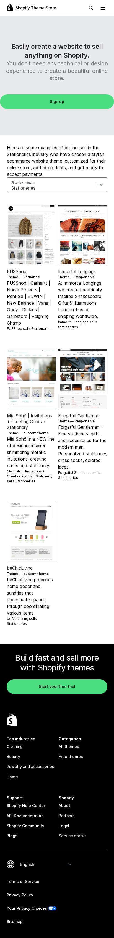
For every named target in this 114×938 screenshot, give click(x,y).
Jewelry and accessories (30, 766)
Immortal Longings (77, 271)
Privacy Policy (20, 895)
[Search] (90, 7)
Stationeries (41, 329)
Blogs (12, 835)
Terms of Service (23, 881)
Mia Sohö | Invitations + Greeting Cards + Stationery (29, 421)
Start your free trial (57, 686)
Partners (67, 815)
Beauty (13, 756)
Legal (64, 825)
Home (12, 776)
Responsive (84, 277)
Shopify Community (25, 825)
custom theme (36, 433)
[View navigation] (103, 7)
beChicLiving (20, 568)
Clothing (15, 746)
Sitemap (15, 921)
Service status (73, 835)
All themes (69, 746)
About (64, 805)
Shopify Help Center (26, 805)
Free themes (71, 756)
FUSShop (16, 271)
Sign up (57, 101)
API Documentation (25, 815)
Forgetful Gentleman (78, 415)
